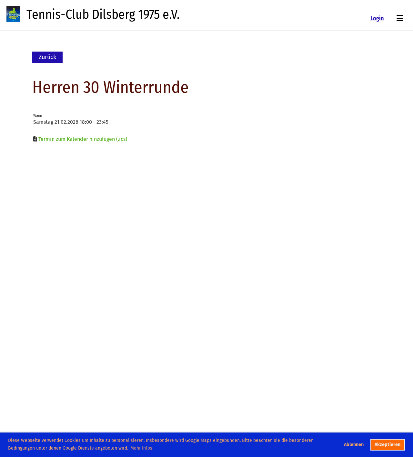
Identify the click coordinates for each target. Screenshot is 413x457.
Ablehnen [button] (354, 444)
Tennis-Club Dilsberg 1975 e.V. (102, 14)
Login (377, 18)
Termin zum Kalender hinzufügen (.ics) (82, 139)
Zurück (47, 57)
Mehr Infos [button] (141, 448)
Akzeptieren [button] (387, 444)
